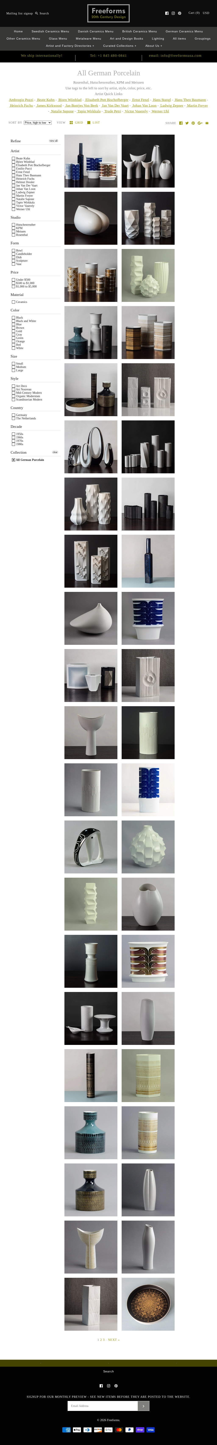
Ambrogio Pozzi (21, 100)
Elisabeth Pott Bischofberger (106, 100)
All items (179, 38)
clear (55, 452)
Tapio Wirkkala (89, 111)
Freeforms (113, 1420)
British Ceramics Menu (139, 31)
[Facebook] (166, 13)
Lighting (158, 38)
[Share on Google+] (200, 123)
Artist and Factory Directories (70, 45)
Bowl (18, 250)
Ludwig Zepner (171, 106)
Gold (18, 331)
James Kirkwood (49, 106)
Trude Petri (112, 111)
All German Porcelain (29, 459)
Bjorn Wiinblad (70, 100)
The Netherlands (25, 418)
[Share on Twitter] (187, 123)
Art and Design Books (126, 38)
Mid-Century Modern (28, 392)
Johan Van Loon (144, 106)
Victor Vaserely (136, 111)
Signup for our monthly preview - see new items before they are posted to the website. (109, 1396)
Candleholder (23, 254)
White (19, 348)
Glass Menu (58, 38)
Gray (18, 334)
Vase (18, 264)
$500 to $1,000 (24, 283)
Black (19, 317)
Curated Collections (120, 45)
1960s (19, 437)
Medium (20, 367)
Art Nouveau (23, 389)
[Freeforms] (108, 7)
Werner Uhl (160, 111)
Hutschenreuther (25, 224)
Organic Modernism (27, 396)
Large (19, 370)
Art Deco (21, 386)
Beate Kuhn (45, 100)
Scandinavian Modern (28, 399)
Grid (79, 122)
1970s (19, 440)
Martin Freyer (197, 106)
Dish (18, 257)
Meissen (20, 231)
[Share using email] (207, 123)
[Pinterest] (179, 13)
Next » (114, 1339)
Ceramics (21, 302)
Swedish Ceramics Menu (50, 31)
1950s (19, 434)
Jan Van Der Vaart (115, 106)
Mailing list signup (19, 13)
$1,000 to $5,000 (26, 286)
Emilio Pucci (23, 168)
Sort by (15, 122)
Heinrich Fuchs (21, 106)
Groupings (203, 38)
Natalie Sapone (62, 111)
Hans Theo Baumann (190, 100)
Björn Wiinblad (25, 161)
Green (19, 338)
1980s (19, 444)
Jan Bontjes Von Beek (81, 106)
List (96, 122)
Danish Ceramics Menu (96, 31)
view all (53, 140)
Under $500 (22, 279)
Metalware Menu (88, 38)
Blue (18, 324)
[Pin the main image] (193, 123)
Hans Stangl (161, 100)
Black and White (25, 321)
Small (19, 363)
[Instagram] (173, 13)
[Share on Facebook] (180, 123)
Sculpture (21, 260)
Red (18, 344)
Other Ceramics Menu (23, 38)
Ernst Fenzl (140, 100)
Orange (20, 341)
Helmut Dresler (25, 182)
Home (18, 31)
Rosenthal (21, 234)
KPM (18, 228)
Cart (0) (195, 12)
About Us (154, 45)
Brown (19, 327)
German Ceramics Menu (184, 31)
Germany (21, 415)
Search (108, 1371)
